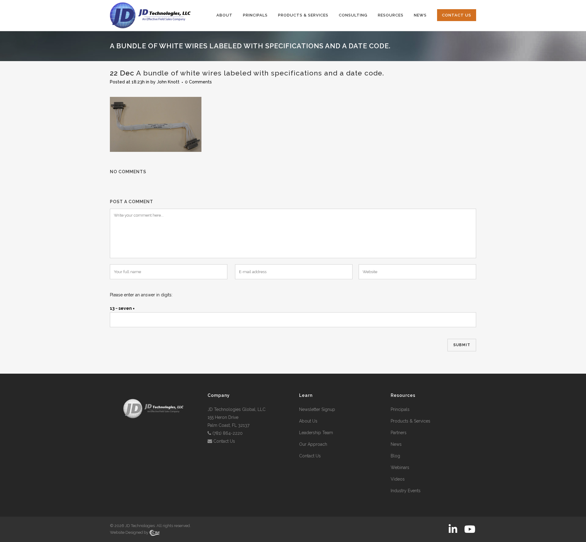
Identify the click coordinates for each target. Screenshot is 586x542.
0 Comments (198, 81)
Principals (400, 409)
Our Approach (313, 444)
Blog (395, 455)
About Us (308, 421)
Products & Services (410, 421)
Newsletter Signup (317, 409)
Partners (399, 432)
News (396, 444)
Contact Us (224, 441)
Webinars (400, 467)
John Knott (168, 81)
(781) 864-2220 (227, 433)
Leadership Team (316, 432)
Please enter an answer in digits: (141, 294)
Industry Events (406, 490)
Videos (398, 479)
